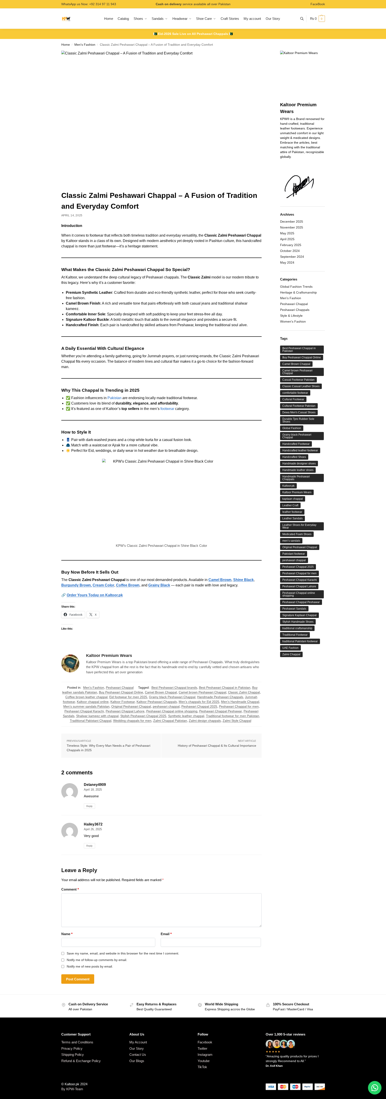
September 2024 (292, 256)
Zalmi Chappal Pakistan (170, 720)
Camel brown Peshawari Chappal (202, 692)
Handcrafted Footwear (296, 443)
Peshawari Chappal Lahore (125, 711)
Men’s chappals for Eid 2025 (199, 701)
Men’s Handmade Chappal (240, 701)
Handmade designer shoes (299, 463)
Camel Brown (219, 580)
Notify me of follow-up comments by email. (97, 960)
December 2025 (291, 221)
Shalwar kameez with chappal (97, 716)
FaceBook (318, 4)
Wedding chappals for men (132, 720)
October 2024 (290, 251)
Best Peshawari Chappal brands (174, 687)
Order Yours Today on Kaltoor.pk (95, 595)
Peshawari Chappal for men (239, 706)
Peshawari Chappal (120, 687)
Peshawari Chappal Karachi (84, 711)
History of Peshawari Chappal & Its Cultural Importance (217, 745)
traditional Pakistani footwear (300, 641)
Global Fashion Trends (296, 286)
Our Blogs (136, 1061)
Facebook (205, 1042)
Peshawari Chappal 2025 (199, 706)
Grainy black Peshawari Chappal (172, 697)
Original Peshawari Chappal (131, 706)
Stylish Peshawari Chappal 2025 (143, 716)
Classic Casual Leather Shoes (301, 386)
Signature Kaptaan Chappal (299, 615)
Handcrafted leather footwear (300, 450)
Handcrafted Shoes (294, 457)
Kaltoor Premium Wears (109, 655)
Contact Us (137, 1054)
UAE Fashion (290, 647)
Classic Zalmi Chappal (244, 692)
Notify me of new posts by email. (90, 966)
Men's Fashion (84, 44)
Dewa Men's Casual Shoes (298, 412)
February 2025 (290, 245)
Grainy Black (159, 585)
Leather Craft (290, 505)
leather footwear (292, 511)
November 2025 (291, 227)
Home (65, 44)
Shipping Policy (72, 1054)
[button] (317, 18)
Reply (89, 806)
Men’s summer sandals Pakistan (86, 706)
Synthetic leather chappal (186, 716)
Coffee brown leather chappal (86, 697)
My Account (138, 1042)
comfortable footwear (295, 392)
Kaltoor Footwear (122, 701)
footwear (167, 409)
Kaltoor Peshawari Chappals (157, 701)
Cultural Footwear (293, 399)
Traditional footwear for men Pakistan (232, 716)
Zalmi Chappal (291, 654)
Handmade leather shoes (297, 470)
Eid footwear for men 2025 (128, 697)
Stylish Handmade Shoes (297, 621)
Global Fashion (291, 428)
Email (166, 934)
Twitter (202, 1048)
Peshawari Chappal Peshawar (220, 711)
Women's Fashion (293, 321)
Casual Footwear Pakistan (298, 379)
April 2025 (287, 239)
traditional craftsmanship (297, 628)
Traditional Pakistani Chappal (90, 720)
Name (67, 934)
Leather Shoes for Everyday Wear (299, 526)
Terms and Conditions (77, 1042)
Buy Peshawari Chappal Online (121, 692)
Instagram (205, 1054)
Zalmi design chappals (205, 720)
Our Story (136, 1048)
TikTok (202, 1067)
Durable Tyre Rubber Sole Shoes (298, 420)
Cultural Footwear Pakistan (298, 405)
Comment (70, 889)
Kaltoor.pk (288, 485)
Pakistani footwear (293, 553)
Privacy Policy (71, 1048)
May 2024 (287, 262)
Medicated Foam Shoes (296, 534)
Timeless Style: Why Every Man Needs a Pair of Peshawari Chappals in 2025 (108, 748)
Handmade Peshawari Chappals (220, 697)
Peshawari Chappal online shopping (171, 711)
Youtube (204, 1061)
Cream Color (103, 585)
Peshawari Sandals (294, 608)
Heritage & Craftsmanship (298, 292)
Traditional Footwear (295, 634)
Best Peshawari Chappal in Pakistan (224, 687)
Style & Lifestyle (291, 315)
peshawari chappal (166, 706)
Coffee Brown (127, 585)
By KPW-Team (72, 1089)
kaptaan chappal (292, 498)
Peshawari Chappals (294, 310)
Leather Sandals (292, 518)
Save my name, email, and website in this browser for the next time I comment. (123, 953)
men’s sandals (291, 540)
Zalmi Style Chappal (237, 720)
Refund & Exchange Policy (81, 1061)
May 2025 (287, 233)
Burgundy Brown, (76, 585)
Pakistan (114, 398)
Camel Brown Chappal (161, 692)
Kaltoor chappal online (93, 701)
